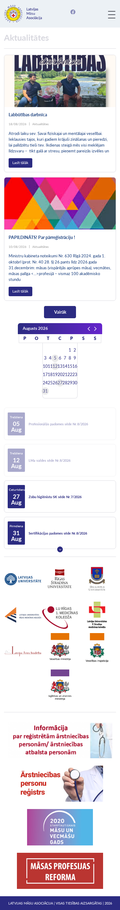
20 (60, 374)
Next (60, 549)
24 (45, 382)
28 (64, 382)
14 (64, 366)
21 (64, 374)
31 (45, 391)
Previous (60, 399)
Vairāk (60, 312)
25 (50, 382)
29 (69, 382)
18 (50, 374)
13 (60, 366)
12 (55, 366)
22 (69, 374)
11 (50, 366)
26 (55, 382)
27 (60, 382)
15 (69, 366)
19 (55, 374)
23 (74, 374)
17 (45, 374)
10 (45, 366)
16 (74, 366)
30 (74, 382)
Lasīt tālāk (20, 162)
